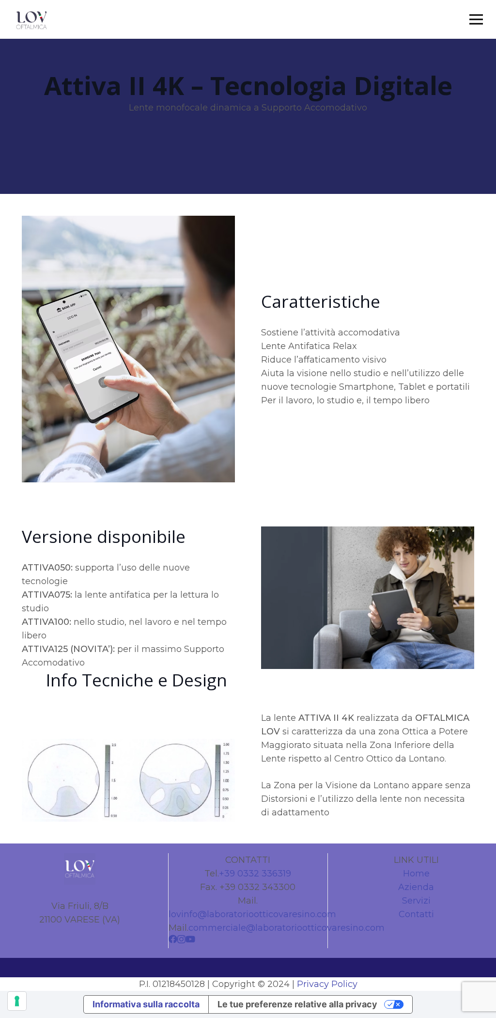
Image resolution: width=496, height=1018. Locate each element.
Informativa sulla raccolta (146, 1004)
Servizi (416, 900)
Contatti (416, 914)
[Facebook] (173, 939)
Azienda (416, 887)
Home (416, 873)
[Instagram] (181, 939)
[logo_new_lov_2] (31, 20)
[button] (476, 19)
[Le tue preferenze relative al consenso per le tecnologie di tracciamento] (17, 1001)
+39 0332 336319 (255, 873)
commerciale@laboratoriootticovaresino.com (286, 928)
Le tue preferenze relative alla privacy (297, 1004)
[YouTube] (190, 939)
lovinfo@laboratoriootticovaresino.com (252, 914)
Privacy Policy (327, 984)
